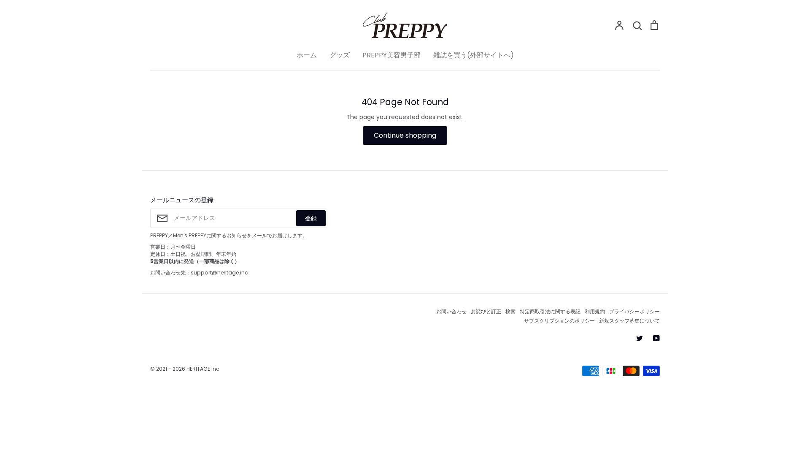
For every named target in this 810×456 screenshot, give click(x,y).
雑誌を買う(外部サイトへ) (473, 55)
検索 (510, 311)
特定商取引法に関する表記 (550, 311)
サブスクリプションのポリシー (559, 320)
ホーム (307, 55)
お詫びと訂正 (486, 311)
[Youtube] (656, 338)
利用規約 (595, 311)
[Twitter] (639, 338)
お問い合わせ (451, 311)
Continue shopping (405, 135)
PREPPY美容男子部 (391, 55)
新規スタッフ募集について (629, 320)
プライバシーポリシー (634, 311)
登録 (311, 218)
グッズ (339, 55)
